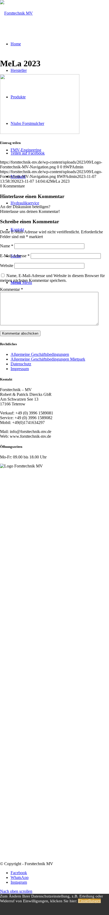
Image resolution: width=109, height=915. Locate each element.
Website (6, 265)
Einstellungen (89, 901)
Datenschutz (21, 364)
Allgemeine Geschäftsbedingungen (40, 354)
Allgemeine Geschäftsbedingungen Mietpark (48, 359)
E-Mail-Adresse (15, 255)
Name (6, 246)
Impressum (20, 368)
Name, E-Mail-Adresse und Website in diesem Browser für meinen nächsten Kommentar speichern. (52, 278)
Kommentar (11, 289)
